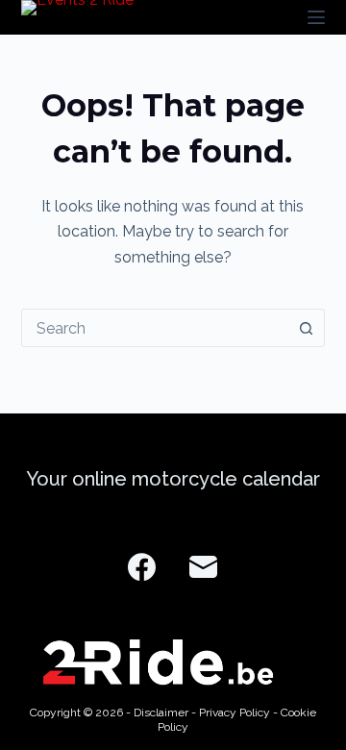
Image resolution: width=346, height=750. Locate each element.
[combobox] (155, 328)
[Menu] (316, 17)
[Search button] (305, 328)
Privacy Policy (234, 712)
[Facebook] (142, 567)
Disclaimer (161, 712)
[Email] (203, 567)
